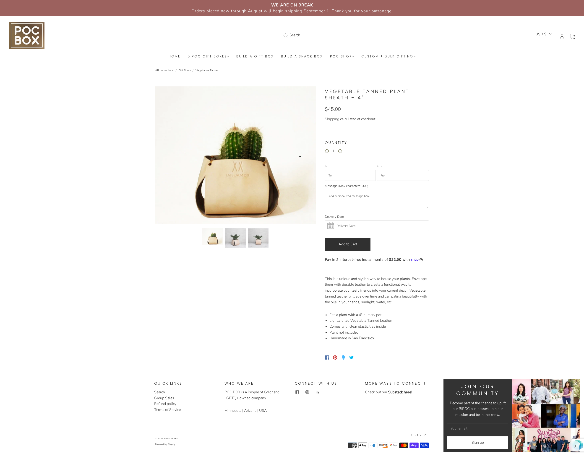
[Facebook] (327, 357)
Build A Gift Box (255, 56)
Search (159, 392)
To (326, 166)
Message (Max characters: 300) (346, 186)
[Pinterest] (335, 357)
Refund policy (165, 403)
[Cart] (572, 36)
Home (174, 56)
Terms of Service (167, 409)
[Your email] (477, 428)
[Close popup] (575, 384)
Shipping (332, 119)
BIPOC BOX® (171, 438)
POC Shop (341, 56)
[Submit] (286, 35)
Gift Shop (184, 70)
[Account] (562, 36)
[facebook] (297, 392)
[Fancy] (343, 357)
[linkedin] (317, 392)
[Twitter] (351, 357)
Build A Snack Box (302, 56)
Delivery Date (334, 217)
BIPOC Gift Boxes (207, 56)
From (380, 166)
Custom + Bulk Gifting (387, 56)
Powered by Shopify (165, 444)
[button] (171, 156)
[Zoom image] (235, 156)
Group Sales (164, 398)
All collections (164, 70)
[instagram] (307, 392)
